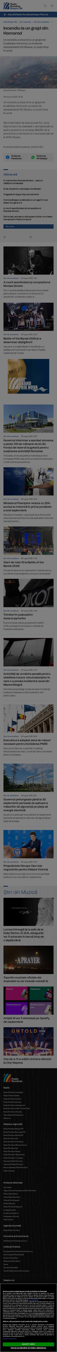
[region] (28, 1318)
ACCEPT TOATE (28, 1344)
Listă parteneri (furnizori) (9, 1338)
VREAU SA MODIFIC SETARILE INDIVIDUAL (28, 1348)
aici (15, 1311)
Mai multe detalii (33, 1300)
